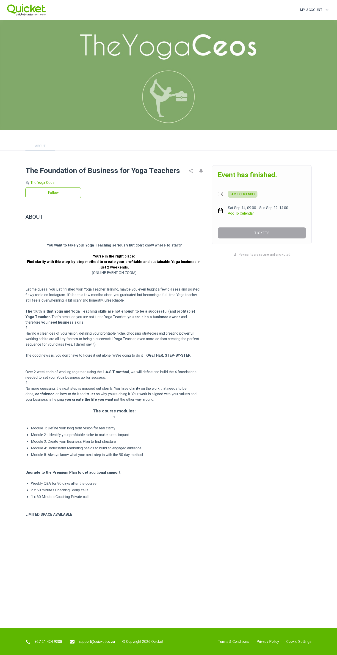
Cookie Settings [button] (299, 641)
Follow (53, 193)
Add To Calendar (241, 213)
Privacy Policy (268, 641)
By (40, 182)
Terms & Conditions (233, 641)
